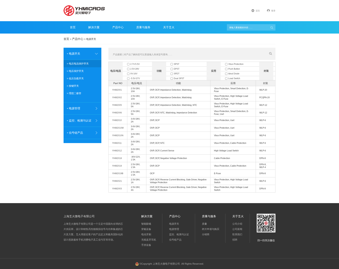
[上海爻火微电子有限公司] (85, 10)
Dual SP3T (179, 78)
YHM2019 (117, 166)
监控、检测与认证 (179, 234)
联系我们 (237, 234)
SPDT (176, 73)
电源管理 (174, 229)
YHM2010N (117, 135)
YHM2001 (117, 90)
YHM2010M (118, 128)
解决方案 (94, 27)
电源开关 (174, 223)
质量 (204, 223)
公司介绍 (237, 223)
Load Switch (234, 78)
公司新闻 (237, 229)
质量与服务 (143, 27)
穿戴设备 (146, 229)
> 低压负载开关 (75, 78)
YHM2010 (117, 120)
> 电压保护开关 (75, 71)
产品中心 (174, 216)
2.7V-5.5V (135, 64)
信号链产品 (175, 239)
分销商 (205, 234)
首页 (73, 27)
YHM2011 (117, 143)
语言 (258, 11)
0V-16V (133, 73)
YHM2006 (117, 112)
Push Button (234, 69)
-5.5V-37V (135, 78)
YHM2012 (117, 150)
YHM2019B (117, 173)
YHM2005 (117, 105)
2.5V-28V (134, 69)
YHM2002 (117, 97)
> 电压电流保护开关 (78, 63)
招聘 (234, 239)
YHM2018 (117, 158)
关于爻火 (168, 27)
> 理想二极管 (74, 93)
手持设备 (146, 245)
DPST (176, 69)
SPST (176, 64)
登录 (273, 11)
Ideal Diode (233, 73)
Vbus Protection (235, 64)
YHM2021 (117, 181)
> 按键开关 (73, 85)
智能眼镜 (146, 223)
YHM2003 (117, 188)
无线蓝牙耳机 (148, 239)
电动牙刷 (146, 234)
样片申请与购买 (210, 229)
